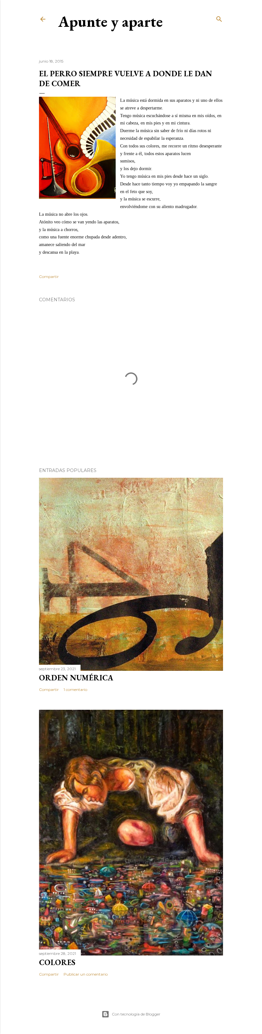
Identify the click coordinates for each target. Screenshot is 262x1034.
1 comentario (75, 689)
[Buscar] (219, 17)
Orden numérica (76, 678)
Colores (57, 962)
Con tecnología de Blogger (136, 1014)
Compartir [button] (49, 276)
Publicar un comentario (86, 974)
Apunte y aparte (110, 21)
